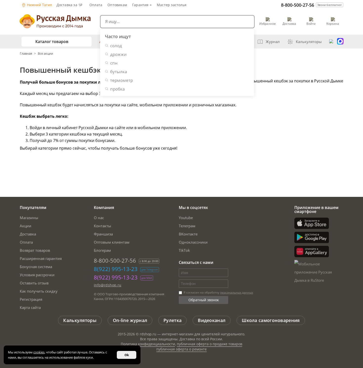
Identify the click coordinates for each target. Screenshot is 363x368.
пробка (117, 89)
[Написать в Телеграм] (331, 41)
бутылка (118, 71)
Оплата (95, 4)
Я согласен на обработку (218, 292)
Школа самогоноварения (271, 320)
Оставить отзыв (34, 282)
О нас (99, 217)
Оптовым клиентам (111, 242)
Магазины (29, 217)
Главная (26, 53)
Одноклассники (193, 242)
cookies (38, 352)
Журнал (273, 41)
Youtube (186, 217)
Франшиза (103, 233)
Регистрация (31, 299)
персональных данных (236, 292)
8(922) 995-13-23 (116, 269)
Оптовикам (117, 4)
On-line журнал (130, 320)
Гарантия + (142, 4)
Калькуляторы (309, 41)
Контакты (102, 225)
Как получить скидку (39, 291)
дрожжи (118, 54)
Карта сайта (30, 307)
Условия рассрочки (37, 274)
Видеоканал (211, 320)
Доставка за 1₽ (69, 4)
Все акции (45, 53)
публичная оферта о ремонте (181, 349)
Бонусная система (36, 266)
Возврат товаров (35, 250)
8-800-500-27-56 (297, 5)
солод (116, 45)
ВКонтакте (188, 233)
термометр (121, 80)
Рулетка (172, 320)
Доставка (28, 233)
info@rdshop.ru (107, 285)
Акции (25, 225)
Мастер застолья (171, 4)
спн (114, 63)
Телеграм (187, 225)
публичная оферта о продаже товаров (209, 344)
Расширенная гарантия (41, 258)
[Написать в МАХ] (340, 41)
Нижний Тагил (39, 4)
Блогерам (102, 250)
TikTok (184, 250)
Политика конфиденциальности (148, 344)
